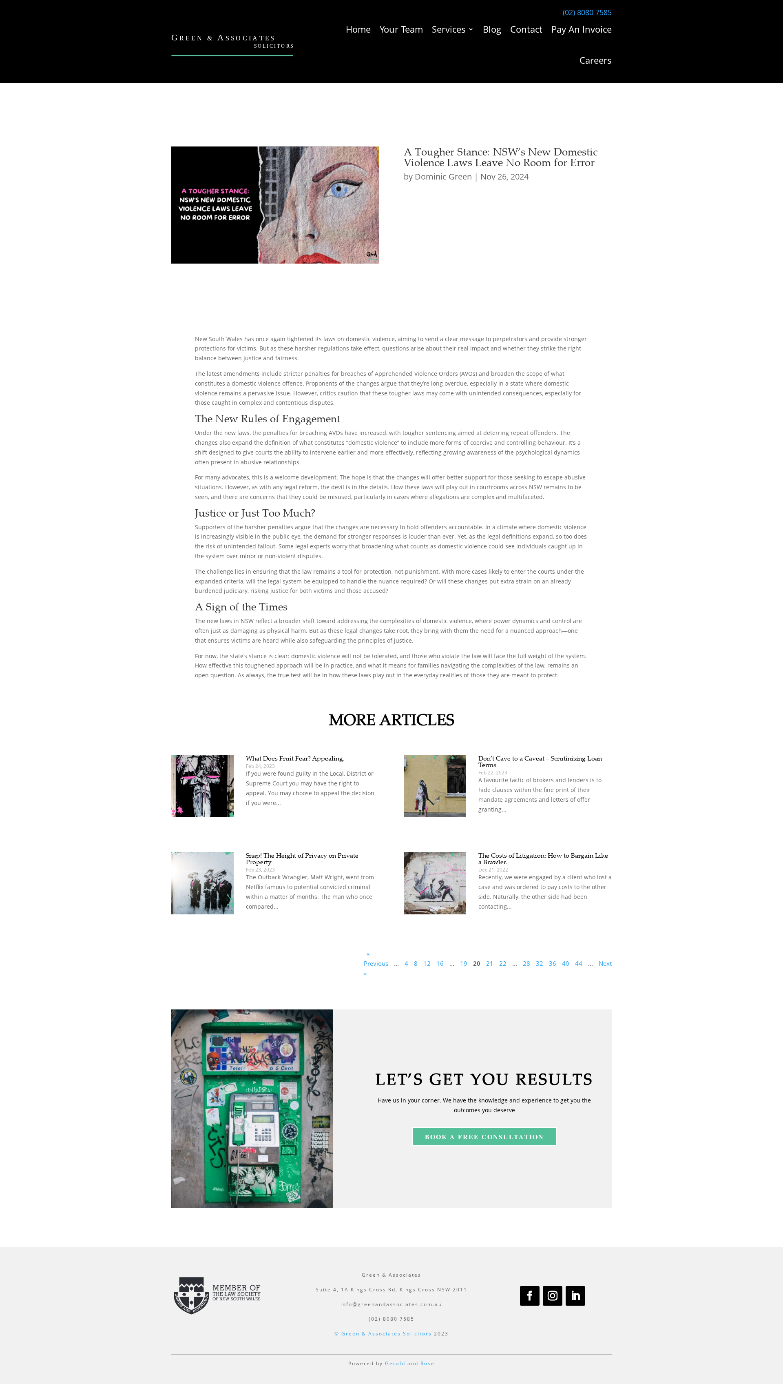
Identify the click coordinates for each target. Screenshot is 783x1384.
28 (526, 963)
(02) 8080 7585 (587, 12)
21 (489, 963)
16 (440, 963)
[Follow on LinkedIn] (575, 1296)
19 (463, 963)
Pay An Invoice (581, 29)
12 (427, 963)
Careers (596, 60)
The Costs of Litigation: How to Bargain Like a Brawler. (543, 858)
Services (449, 29)
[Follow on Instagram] (552, 1296)
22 (503, 963)
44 (578, 963)
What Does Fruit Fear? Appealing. (295, 758)
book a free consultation (484, 1136)
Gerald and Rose (410, 1363)
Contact (526, 29)
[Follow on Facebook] (530, 1296)
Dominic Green (443, 176)
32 (539, 963)
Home (358, 29)
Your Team (401, 29)
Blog (492, 29)
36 (552, 963)
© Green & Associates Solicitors (383, 1333)
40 (565, 963)
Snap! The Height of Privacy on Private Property (302, 858)
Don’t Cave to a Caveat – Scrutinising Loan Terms (540, 761)
